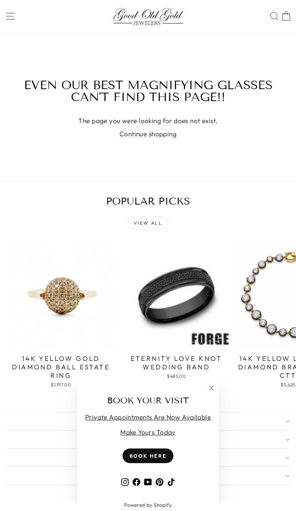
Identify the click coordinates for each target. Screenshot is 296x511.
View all (148, 223)
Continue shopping (148, 134)
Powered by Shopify (148, 505)
